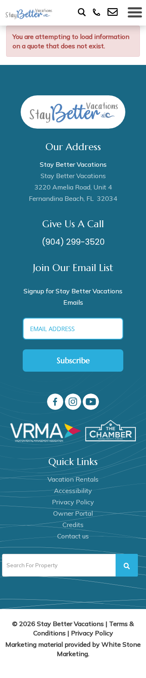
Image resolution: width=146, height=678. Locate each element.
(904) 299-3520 (73, 242)
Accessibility (73, 490)
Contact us (73, 536)
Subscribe (73, 360)
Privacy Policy (73, 502)
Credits (73, 525)
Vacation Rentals (73, 479)
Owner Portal (73, 513)
